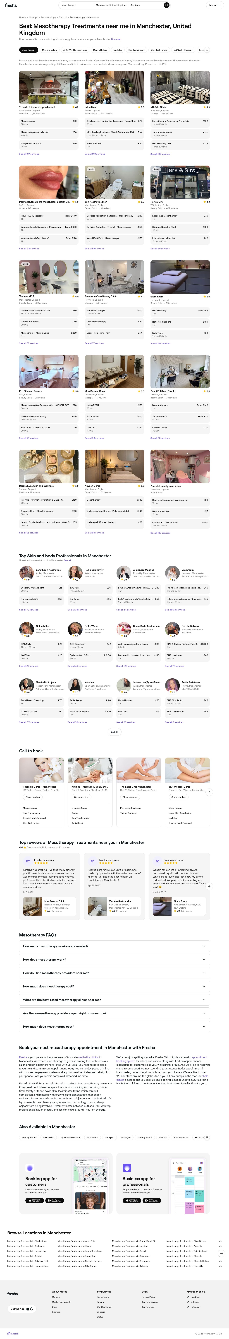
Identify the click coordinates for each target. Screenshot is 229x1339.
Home (22, 17)
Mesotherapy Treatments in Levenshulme (27, 1266)
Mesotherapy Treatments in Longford (130, 1246)
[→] (209, 792)
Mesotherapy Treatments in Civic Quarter (187, 1241)
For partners (103, 1297)
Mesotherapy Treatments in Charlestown (27, 1241)
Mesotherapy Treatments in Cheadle (184, 1256)
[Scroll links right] (221, 1253)
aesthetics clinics (88, 1057)
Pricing (100, 1302)
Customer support (61, 1302)
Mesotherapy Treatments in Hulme (74, 1246)
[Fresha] (11, 5)
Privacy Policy (148, 1297)
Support (101, 1312)
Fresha (23, 1057)
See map (116, 39)
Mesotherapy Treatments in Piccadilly (185, 1266)
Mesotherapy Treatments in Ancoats (184, 1246)
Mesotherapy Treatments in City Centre (77, 1266)
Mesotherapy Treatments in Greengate (131, 1261)
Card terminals (104, 1307)
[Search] (166, 5)
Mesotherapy (48, 17)
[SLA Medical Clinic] (187, 792)
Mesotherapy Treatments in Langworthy (26, 1251)
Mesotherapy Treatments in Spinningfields (187, 1251)
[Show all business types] (207, 1137)
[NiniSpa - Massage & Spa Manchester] (90, 792)
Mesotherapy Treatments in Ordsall (129, 1251)
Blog (54, 1307)
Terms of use (148, 1307)
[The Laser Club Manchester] (139, 792)
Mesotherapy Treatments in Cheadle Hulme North (80, 1261)
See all (114, 732)
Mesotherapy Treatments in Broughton (76, 1256)
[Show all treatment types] (207, 50)
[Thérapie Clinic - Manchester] (41, 792)
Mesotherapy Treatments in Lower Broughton (80, 1251)
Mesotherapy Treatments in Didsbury (130, 1266)
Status (100, 1317)
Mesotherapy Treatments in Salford (24, 1256)
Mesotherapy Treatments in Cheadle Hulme (188, 1261)
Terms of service (150, 1302)
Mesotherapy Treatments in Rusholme (25, 1246)
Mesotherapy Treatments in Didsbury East (27, 1261)
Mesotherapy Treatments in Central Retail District (134, 1241)
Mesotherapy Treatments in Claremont (131, 1256)
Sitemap (56, 1312)
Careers (56, 1297)
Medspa (33, 17)
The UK (63, 17)
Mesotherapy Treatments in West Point (77, 1241)
